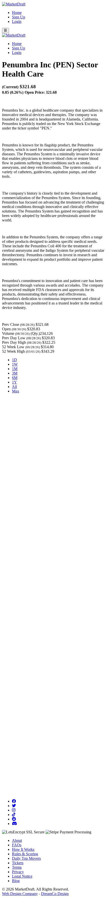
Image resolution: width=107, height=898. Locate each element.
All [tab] (14, 387)
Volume (8, 333)
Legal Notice (22, 876)
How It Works (23, 849)
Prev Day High (14, 342)
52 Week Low (13, 347)
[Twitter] (14, 806)
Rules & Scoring (25, 854)
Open (6, 329)
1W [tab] (15, 364)
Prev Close (10, 324)
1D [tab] (14, 360)
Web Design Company (20, 894)
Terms (17, 867)
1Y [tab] (14, 382)
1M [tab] (14, 369)
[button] (5, 30)
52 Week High (13, 351)
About (17, 840)
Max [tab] (15, 391)
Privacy (18, 872)
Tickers (17, 863)
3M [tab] (14, 373)
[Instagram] (13, 810)
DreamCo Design (55, 894)
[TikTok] (13, 814)
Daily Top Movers (26, 858)
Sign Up (18, 17)
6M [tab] (14, 378)
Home (17, 12)
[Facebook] (14, 801)
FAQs (16, 845)
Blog (16, 881)
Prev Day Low (13, 338)
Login (16, 21)
